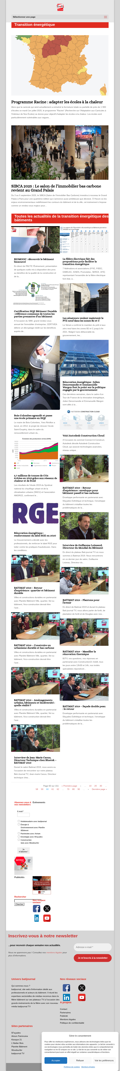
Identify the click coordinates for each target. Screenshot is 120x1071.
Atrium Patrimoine (19, 1036)
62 (58, 789)
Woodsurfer (16, 1050)
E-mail (20, 811)
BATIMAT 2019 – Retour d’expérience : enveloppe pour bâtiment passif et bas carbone (81, 490)
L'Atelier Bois (17, 1043)
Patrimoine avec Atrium (30, 834)
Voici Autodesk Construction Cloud (83, 435)
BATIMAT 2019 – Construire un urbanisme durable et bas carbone (34, 646)
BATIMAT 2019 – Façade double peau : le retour (84, 707)
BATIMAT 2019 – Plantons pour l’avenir (81, 601)
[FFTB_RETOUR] (42, 894)
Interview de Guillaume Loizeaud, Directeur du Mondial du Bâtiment (83, 546)
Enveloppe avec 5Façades (31, 837)
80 (73, 789)
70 (68, 789)
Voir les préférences (104, 1060)
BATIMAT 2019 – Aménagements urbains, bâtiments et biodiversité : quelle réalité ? (34, 703)
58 (37, 789)
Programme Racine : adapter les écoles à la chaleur (57, 102)
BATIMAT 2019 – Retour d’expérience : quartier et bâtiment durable (34, 590)
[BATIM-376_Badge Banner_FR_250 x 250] (23, 874)
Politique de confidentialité (72, 1023)
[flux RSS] (37, 908)
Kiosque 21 (16, 1039)
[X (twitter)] (47, 908)
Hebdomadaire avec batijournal (33, 821)
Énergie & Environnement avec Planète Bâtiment (32, 827)
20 (95, 786)
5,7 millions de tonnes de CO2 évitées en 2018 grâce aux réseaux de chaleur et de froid (35, 478)
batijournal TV (17, 1053)
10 (90, 786)
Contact (63, 1009)
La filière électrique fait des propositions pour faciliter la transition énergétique (80, 261)
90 (79, 789)
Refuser (80, 1060)
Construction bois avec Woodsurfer (29, 841)
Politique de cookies (72, 1067)
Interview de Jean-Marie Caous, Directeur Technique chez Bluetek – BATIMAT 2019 (35, 760)
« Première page (69, 786)
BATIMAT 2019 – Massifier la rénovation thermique (79, 653)
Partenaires (65, 1012)
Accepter (56, 1060)
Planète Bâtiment (19, 1046)
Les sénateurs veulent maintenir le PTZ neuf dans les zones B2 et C (83, 319)
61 (53, 789)
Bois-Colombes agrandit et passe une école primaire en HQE (33, 417)
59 (42, 789)
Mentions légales (88, 1067)
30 (101, 786)
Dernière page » (99, 789)
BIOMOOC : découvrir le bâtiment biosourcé (34, 260)
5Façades (16, 1033)
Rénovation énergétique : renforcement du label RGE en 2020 (35, 534)
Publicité (64, 1016)
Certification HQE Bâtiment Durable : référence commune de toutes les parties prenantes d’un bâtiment (35, 314)
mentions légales (54, 952)
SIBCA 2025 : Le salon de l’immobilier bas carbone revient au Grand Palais (56, 188)
